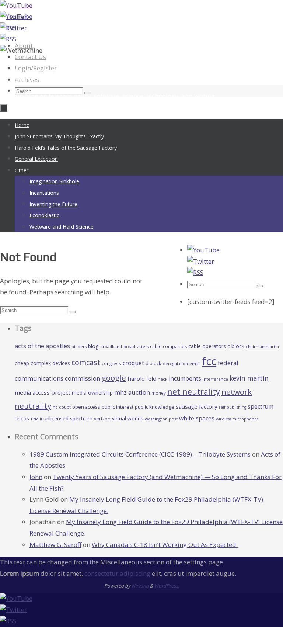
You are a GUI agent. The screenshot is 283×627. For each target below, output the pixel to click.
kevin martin (249, 378)
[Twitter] (13, 28)
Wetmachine (42, 74)
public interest (117, 406)
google (114, 378)
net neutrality (193, 391)
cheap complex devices (42, 363)
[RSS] (8, 39)
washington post (161, 419)
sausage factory (196, 406)
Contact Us (30, 56)
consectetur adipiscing (117, 573)
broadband (111, 346)
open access (86, 406)
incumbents (185, 378)
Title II (36, 419)
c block (235, 346)
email (194, 363)
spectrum (260, 406)
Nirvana (140, 585)
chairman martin (262, 346)
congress (111, 363)
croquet (133, 363)
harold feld (141, 378)
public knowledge (154, 406)
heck (162, 379)
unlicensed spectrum (67, 418)
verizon (102, 419)
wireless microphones (237, 419)
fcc (209, 361)
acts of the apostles (42, 346)
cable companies (168, 346)
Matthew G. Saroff (55, 544)
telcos (22, 418)
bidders (79, 346)
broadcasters (136, 346)
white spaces (196, 418)
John (35, 476)
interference (215, 379)
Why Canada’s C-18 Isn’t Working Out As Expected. (165, 544)
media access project (42, 392)
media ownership (92, 392)
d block (153, 363)
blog (93, 346)
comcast (85, 362)
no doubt (62, 407)
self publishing (232, 407)
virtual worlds (127, 418)
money (158, 393)
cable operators (207, 346)
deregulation (175, 363)
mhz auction (132, 392)
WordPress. (166, 585)
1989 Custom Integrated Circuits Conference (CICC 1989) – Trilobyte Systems (140, 454)
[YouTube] (16, 5)
